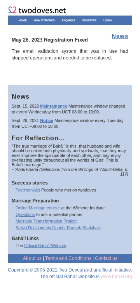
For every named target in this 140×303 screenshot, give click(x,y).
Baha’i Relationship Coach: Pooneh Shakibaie (58, 227)
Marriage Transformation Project (46, 221)
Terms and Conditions (68, 258)
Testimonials (27, 190)
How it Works (44, 20)
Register (89, 20)
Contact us (106, 258)
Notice (46, 120)
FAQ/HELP (68, 20)
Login (107, 20)
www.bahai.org (116, 276)
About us (32, 258)
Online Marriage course (38, 207)
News (120, 36)
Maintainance (53, 106)
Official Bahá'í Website (45, 245)
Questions (25, 214)
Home (23, 20)
